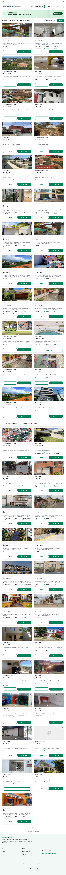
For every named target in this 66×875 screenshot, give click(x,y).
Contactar (10, 51)
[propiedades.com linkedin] (36, 870)
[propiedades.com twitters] (29, 870)
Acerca (3, 849)
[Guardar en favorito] (31, 24)
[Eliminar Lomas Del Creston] (12, 6)
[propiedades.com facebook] (33, 870)
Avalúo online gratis (26, 851)
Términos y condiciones (28, 863)
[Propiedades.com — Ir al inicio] (7, 2)
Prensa (3, 851)
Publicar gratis (25, 849)
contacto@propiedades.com (49, 853)
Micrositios (24, 854)
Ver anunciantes (48, 350)
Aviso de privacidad (39, 863)
